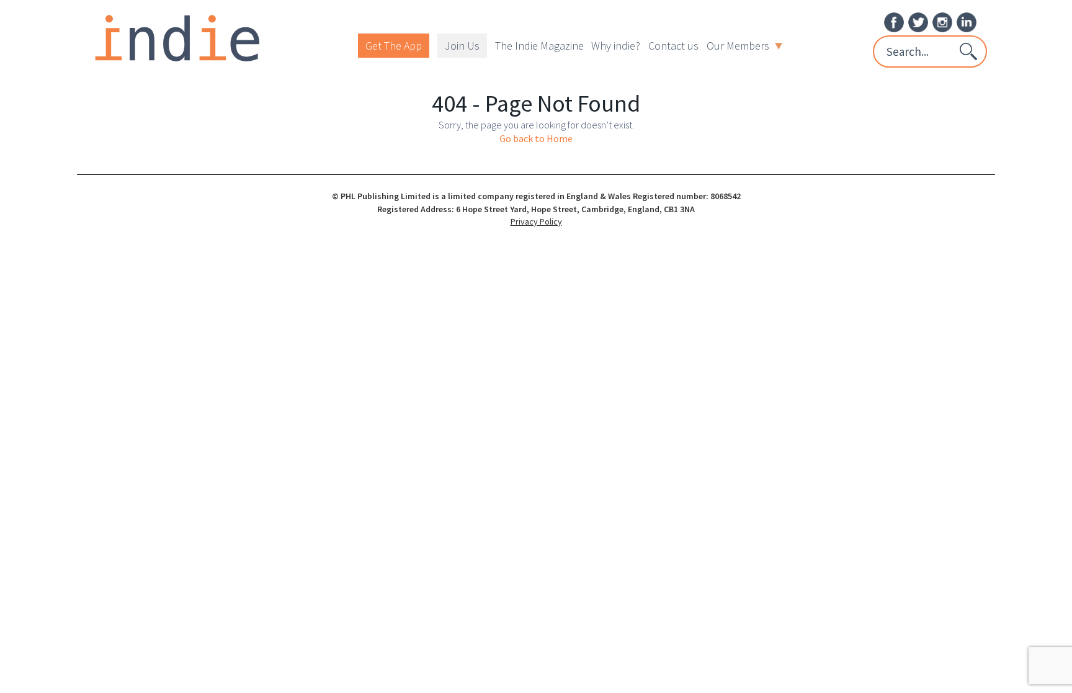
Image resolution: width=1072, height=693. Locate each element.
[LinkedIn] (966, 21)
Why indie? (615, 45)
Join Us (462, 45)
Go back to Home (536, 138)
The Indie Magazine (539, 45)
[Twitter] (918, 21)
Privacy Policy (536, 221)
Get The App (393, 45)
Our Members (738, 45)
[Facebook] (894, 21)
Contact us (673, 45)
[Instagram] (942, 21)
